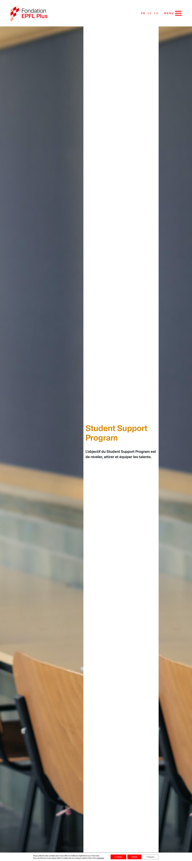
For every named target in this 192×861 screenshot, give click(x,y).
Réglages (150, 857)
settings (100, 858)
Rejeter (134, 857)
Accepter (118, 857)
